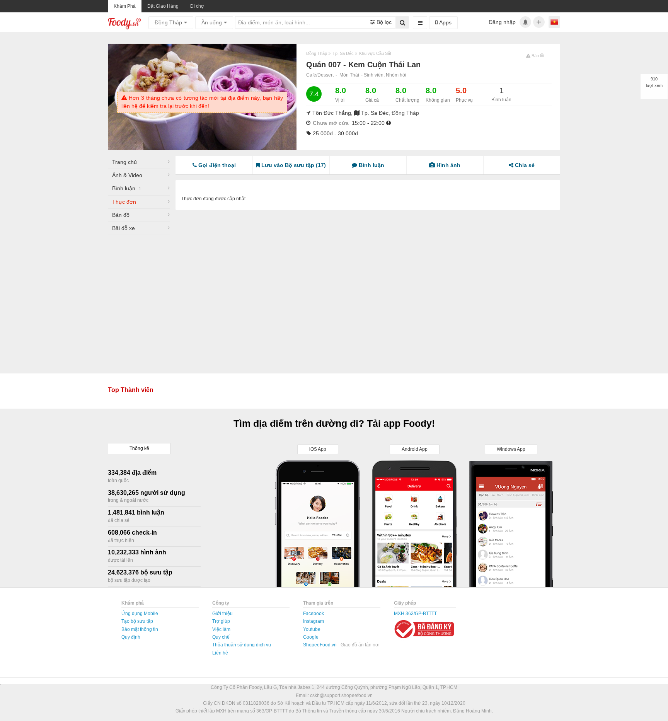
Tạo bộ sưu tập (137, 621)
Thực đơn (124, 202)
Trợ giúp (221, 621)
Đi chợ (197, 6)
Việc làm (221, 629)
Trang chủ (124, 162)
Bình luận (126, 188)
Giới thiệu (222, 613)
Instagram (313, 621)
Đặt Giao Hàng (163, 6)
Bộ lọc (383, 22)
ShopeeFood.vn (320, 645)
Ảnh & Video (127, 175)
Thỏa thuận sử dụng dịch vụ (241, 645)
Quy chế (221, 637)
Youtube (311, 629)
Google (311, 637)
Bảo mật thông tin (139, 629)
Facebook (313, 613)
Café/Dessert (320, 75)
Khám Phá (125, 6)
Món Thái (349, 75)
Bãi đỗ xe (123, 228)
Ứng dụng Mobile (139, 613)
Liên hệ (220, 653)
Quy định (130, 637)
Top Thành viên (130, 390)
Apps (445, 22)
